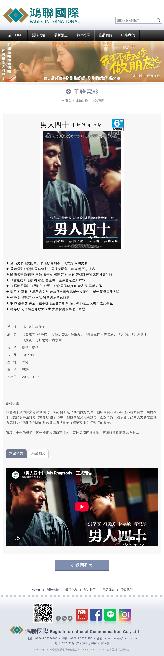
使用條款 (124, 649)
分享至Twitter (70, 621)
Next (158, 61)
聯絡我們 (128, 35)
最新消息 (61, 35)
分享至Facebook (58, 621)
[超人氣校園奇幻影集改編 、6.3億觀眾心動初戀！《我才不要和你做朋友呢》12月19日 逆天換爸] (82, 61)
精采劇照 (38, 453)
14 (111, 77)
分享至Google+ (64, 621)
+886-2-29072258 (81, 638)
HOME (18, 35)
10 (93, 77)
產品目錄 (106, 35)
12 (102, 77)
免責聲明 (112, 649)
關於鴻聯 (39, 35)
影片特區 (83, 35)
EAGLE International (41, 15)
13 (106, 77)
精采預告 (16, 453)
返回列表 (84, 565)
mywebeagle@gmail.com (121, 638)
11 (97, 77)
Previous (6, 61)
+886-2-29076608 (46, 638)
